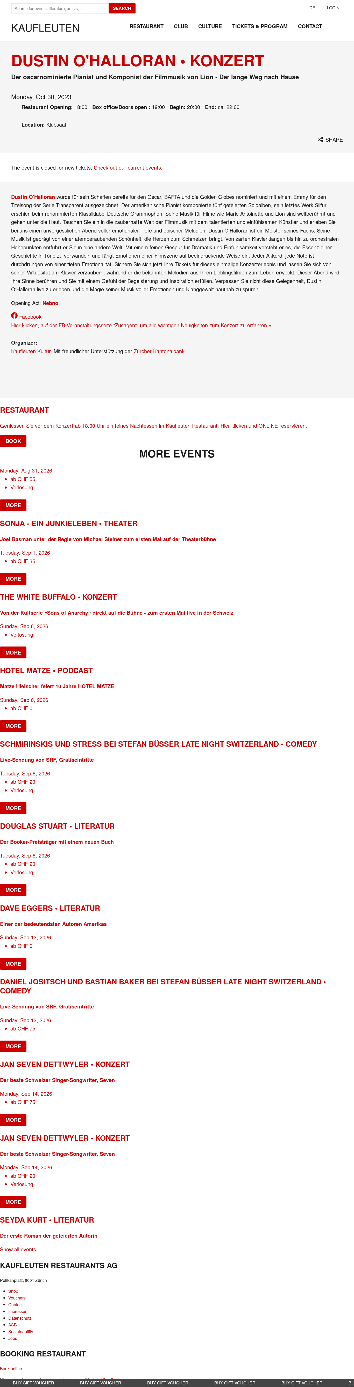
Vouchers (17, 1298)
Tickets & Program (260, 26)
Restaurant (147, 26)
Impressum (18, 1311)
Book (13, 441)
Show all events (18, 1249)
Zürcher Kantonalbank (159, 351)
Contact (310, 26)
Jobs (12, 1338)
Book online (11, 1368)
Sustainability (20, 1331)
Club (181, 26)
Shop (13, 1291)
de (312, 8)
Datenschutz (19, 1318)
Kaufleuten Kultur (31, 351)
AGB (12, 1325)
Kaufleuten (45, 27)
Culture (210, 26)
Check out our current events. (128, 167)
